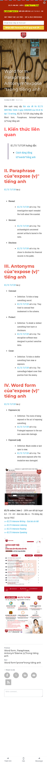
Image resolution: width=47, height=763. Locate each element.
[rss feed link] (8, 682)
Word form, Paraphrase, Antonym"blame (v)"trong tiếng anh (21, 653)
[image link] (23, 35)
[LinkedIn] (25, 675)
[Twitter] (16, 675)
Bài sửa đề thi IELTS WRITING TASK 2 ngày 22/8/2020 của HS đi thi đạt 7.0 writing (23, 110)
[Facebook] (7, 675)
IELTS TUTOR (10, 189)
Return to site (10, 670)
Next (5, 660)
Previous (7, 648)
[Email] (34, 675)
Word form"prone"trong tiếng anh (22, 662)
